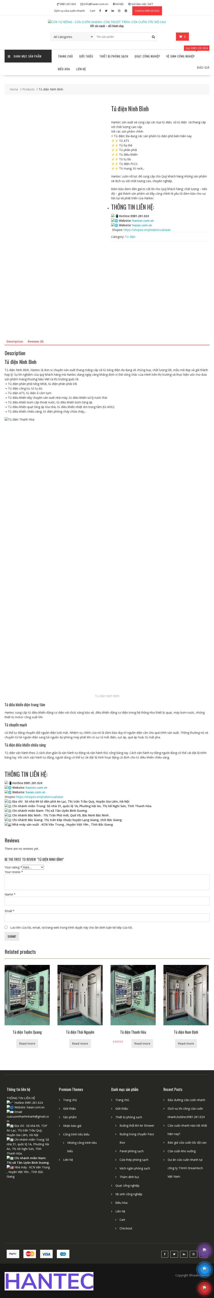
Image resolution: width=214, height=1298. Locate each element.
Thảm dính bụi (129, 1177)
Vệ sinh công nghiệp (180, 56)
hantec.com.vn (143, 221)
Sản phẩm (70, 1117)
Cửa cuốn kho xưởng (182, 1151)
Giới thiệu (86, 56)
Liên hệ (81, 69)
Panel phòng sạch (132, 1151)
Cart (92, 11)
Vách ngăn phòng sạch (135, 1168)
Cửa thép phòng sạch (134, 1160)
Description (14, 341)
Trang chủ (65, 56)
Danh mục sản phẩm (27, 56)
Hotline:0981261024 (147, 11)
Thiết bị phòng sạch (113, 56)
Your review (14, 872)
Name (10, 894)
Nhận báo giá (72, 1126)
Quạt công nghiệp (147, 56)
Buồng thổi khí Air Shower (137, 1125)
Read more (27, 1043)
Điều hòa (64, 69)
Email (9, 911)
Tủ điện (130, 237)
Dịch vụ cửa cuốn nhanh (69, 11)
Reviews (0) (35, 341)
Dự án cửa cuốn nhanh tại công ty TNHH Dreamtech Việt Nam (185, 1168)
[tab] (15, 341)
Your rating (13, 867)
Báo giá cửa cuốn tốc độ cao (187, 1142)
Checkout (126, 1228)
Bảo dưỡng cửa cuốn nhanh (186, 1100)
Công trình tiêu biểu (76, 1134)
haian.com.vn (142, 225)
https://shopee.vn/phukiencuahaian (147, 230)
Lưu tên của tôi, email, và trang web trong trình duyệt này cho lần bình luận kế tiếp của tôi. (71, 927)
